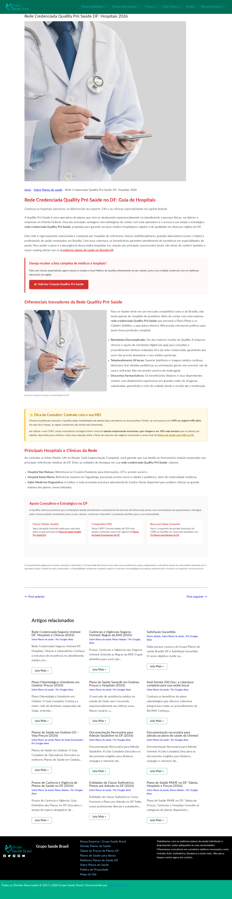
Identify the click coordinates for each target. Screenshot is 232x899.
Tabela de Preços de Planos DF (99, 851)
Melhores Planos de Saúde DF (99, 860)
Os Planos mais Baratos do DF (164, 535)
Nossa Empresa (210, 6)
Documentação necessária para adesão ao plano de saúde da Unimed (172, 734)
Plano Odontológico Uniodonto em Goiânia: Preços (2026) (55, 684)
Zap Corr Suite (117, 885)
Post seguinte (197, 596)
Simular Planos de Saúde (95, 846)
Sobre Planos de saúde (48, 190)
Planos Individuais (92, 6)
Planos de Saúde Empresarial (68, 740)
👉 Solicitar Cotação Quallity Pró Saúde (59, 284)
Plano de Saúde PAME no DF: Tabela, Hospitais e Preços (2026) (172, 784)
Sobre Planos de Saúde (94, 865)
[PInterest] (18, 855)
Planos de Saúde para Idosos (98, 855)
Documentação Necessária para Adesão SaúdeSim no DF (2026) (111, 734)
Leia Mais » (42, 670)
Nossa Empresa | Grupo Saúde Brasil (103, 841)
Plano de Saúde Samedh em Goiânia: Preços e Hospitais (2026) (114, 684)
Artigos (190, 6)
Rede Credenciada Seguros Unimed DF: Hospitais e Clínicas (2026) (56, 633)
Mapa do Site (88, 874)
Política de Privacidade (94, 869)
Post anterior (35, 596)
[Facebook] (4, 855)
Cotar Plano (170, 6)
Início (27, 190)
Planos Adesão (119, 640)
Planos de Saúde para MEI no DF (175, 435)
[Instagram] (14, 855)
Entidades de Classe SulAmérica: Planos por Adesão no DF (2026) (111, 784)
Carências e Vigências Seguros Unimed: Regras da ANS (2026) (110, 633)
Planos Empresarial (124, 6)
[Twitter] (9, 855)
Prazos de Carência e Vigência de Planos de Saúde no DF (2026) (54, 784)
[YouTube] (23, 855)
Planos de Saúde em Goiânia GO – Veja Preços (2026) (55, 734)
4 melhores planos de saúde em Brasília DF (87, 250)
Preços (149, 6)
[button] (105, 6)
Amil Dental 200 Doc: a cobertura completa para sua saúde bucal (170, 684)
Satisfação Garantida (161, 632)
